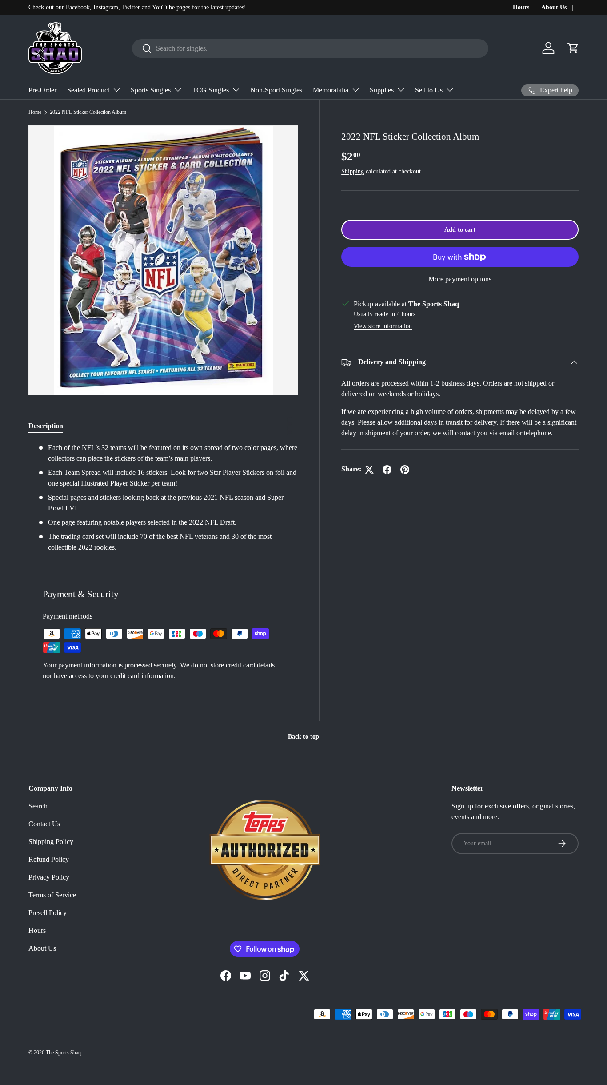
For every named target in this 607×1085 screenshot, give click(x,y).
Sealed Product (88, 90)
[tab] (45, 426)
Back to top (303, 736)
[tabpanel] (163, 497)
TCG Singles (210, 90)
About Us (554, 7)
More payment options (459, 279)
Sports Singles (151, 90)
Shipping (352, 171)
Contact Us (44, 824)
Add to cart (459, 229)
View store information (383, 326)
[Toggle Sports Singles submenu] (177, 89)
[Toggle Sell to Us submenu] (449, 89)
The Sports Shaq (63, 1052)
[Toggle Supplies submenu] (400, 89)
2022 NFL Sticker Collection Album (88, 112)
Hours (521, 7)
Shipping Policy (50, 841)
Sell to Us (429, 90)
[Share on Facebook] (387, 469)
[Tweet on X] (369, 469)
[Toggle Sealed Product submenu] (116, 89)
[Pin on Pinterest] (405, 469)
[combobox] (310, 48)
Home (34, 112)
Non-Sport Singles (276, 90)
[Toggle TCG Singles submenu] (236, 89)
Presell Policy (47, 912)
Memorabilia (330, 90)
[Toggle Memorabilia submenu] (355, 89)
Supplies (382, 90)
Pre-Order (42, 90)
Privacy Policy (48, 877)
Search (38, 806)
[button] (573, 48)
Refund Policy (48, 859)
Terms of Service (52, 895)
